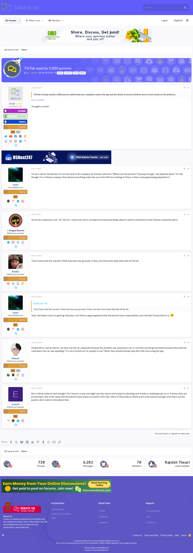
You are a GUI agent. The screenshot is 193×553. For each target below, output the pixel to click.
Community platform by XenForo (96, 541)
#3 (188, 214)
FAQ (148, 517)
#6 (188, 342)
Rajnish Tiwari (177, 462)
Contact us (151, 522)
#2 (188, 168)
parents (68, 73)
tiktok (82, 73)
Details (133, 543)
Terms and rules (151, 535)
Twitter (102, 511)
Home (184, 535)
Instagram (103, 522)
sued (76, 73)
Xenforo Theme (96, 550)
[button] (20, 20)
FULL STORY (37, 100)
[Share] (184, 88)
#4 (188, 255)
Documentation (153, 511)
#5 (188, 297)
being (60, 73)
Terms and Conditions (61, 514)
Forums (12, 20)
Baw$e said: (38, 303)
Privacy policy (58, 509)
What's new (34, 20)
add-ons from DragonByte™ (89, 543)
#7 (188, 388)
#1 (188, 88)
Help (54, 518)
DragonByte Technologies (119, 543)
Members (56, 20)
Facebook (103, 517)
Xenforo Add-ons (97, 548)
